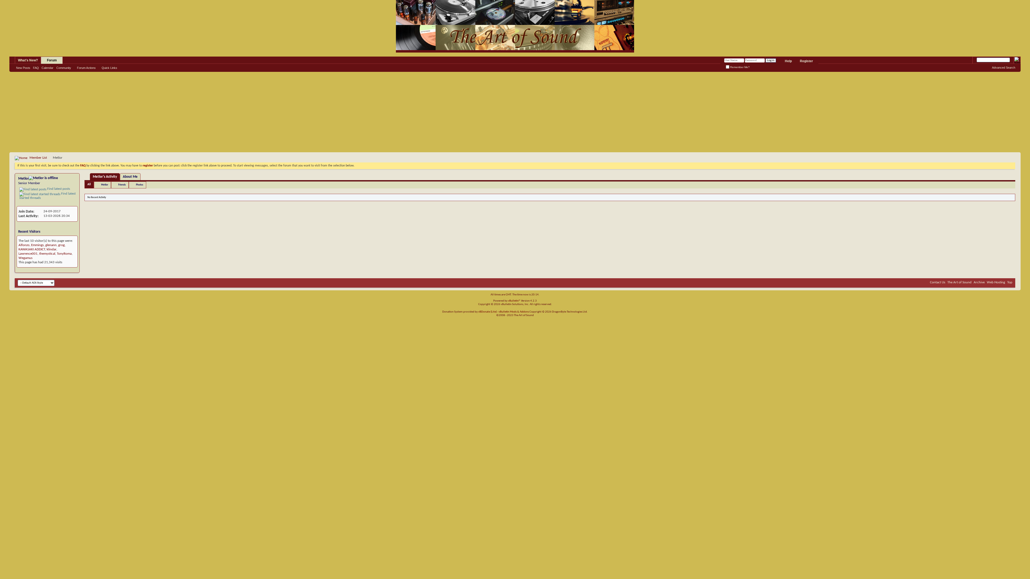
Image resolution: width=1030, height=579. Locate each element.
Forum (52, 60)
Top (1009, 282)
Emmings (37, 245)
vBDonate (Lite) (487, 311)
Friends (122, 185)
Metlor (104, 185)
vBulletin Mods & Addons (514, 311)
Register (806, 61)
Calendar (47, 67)
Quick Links (109, 67)
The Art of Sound (959, 282)
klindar (51, 249)
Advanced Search (1003, 67)
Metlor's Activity (105, 177)
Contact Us (937, 282)
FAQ (36, 67)
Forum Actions (86, 67)
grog (61, 245)
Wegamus (25, 258)
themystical (47, 253)
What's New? (28, 60)
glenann (51, 245)
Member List (38, 157)
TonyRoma (64, 253)
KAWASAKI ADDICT (32, 249)
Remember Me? (739, 67)
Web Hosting (996, 282)
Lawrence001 (28, 253)
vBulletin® (514, 300)
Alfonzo (24, 245)
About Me (130, 177)
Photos (139, 185)
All (89, 184)
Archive (979, 282)
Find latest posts (58, 189)
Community (63, 67)
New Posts (23, 67)
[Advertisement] (515, 112)
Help (788, 61)
